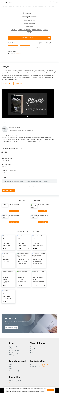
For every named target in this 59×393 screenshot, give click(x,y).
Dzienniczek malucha (14, 367)
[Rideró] (2, 2)
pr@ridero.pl (44, 367)
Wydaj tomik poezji (14, 371)
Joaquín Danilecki (29, 23)
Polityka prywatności (35, 353)
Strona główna (9, 2)
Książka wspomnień (14, 365)
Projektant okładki (14, 351)
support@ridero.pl (43, 365)
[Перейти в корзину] (57, 2)
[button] (44, 43)
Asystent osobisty (13, 347)
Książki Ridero (34, 349)
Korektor (11, 349)
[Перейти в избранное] (54, 2)
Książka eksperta (13, 369)
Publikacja (11, 355)
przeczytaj (18, 53)
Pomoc (32, 351)
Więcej (10, 383)
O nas (31, 347)
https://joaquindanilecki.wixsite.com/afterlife (21, 130)
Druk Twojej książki (14, 353)
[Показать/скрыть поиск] (50, 2)
